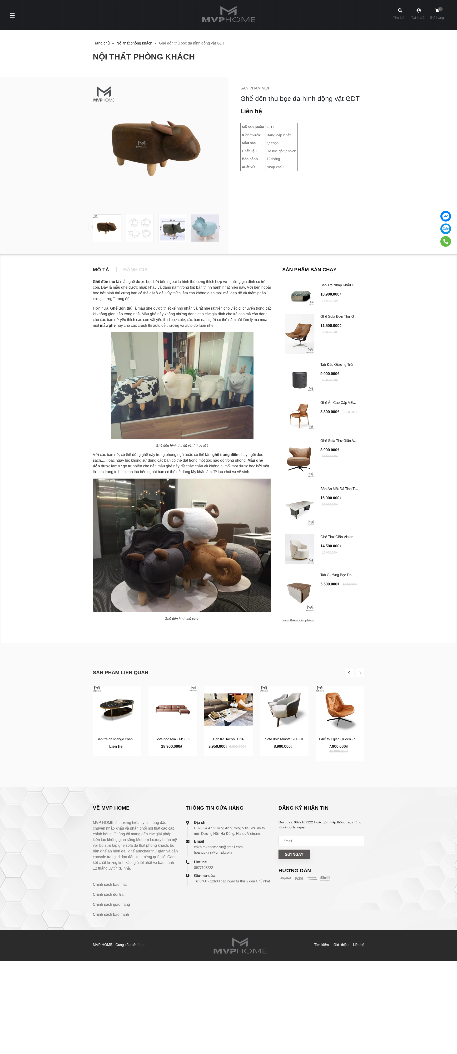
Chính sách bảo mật (110, 884)
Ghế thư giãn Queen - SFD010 (343, 739)
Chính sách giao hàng (111, 904)
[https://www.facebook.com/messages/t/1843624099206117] (445, 216)
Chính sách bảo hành (111, 914)
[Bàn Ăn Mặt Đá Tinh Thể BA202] (299, 506)
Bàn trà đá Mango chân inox (118, 739)
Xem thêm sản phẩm (298, 620)
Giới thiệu (340, 945)
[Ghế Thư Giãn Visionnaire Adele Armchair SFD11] (299, 549)
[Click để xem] (156, 149)
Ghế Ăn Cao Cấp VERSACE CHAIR (348, 403)
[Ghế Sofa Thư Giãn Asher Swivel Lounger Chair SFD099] (299, 458)
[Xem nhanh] (130, 751)
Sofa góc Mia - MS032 (172, 739)
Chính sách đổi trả (108, 894)
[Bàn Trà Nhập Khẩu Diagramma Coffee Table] (299, 293)
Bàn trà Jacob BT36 (228, 739)
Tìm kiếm (321, 945)
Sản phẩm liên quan (120, 672)
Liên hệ (358, 945)
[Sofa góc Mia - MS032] (173, 710)
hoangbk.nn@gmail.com (213, 852)
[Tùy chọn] (104, 751)
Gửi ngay (294, 854)
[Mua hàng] (159, 751)
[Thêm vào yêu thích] (117, 751)
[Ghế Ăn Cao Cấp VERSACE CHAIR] (299, 415)
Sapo (141, 945)
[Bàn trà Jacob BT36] (228, 710)
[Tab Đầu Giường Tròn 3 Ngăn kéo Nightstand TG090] (299, 377)
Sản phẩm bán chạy (309, 269)
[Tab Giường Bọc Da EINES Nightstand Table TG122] (299, 592)
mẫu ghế (108, 325)
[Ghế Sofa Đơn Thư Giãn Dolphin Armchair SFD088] (299, 334)
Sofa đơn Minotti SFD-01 (284, 739)
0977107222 (203, 868)
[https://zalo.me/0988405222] (445, 228)
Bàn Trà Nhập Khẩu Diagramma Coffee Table (355, 285)
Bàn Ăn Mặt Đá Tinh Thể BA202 (345, 489)
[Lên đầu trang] (448, 1030)
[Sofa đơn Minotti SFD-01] (284, 710)
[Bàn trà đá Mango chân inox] (117, 710)
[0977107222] (445, 241)
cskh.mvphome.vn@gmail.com (218, 847)
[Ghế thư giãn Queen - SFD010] (340, 710)
